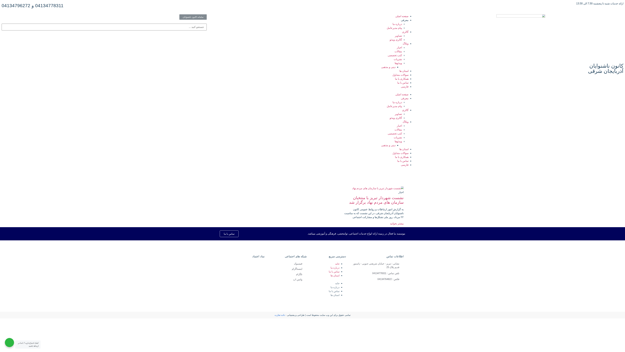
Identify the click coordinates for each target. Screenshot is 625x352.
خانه (337, 263)
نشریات (398, 59)
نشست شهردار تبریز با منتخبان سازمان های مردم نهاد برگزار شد (376, 200)
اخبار (399, 47)
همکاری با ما (402, 78)
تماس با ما (403, 82)
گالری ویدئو (396, 39)
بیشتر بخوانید (397, 223)
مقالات (398, 51)
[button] (312, 91)
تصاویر (398, 35)
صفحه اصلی (402, 16)
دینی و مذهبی (388, 67)
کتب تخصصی (395, 55)
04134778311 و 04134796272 (32, 5)
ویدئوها (398, 63)
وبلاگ (406, 43)
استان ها (404, 71)
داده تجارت (280, 315)
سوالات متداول (400, 74)
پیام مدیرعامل (394, 28)
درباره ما (397, 24)
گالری (405, 31)
